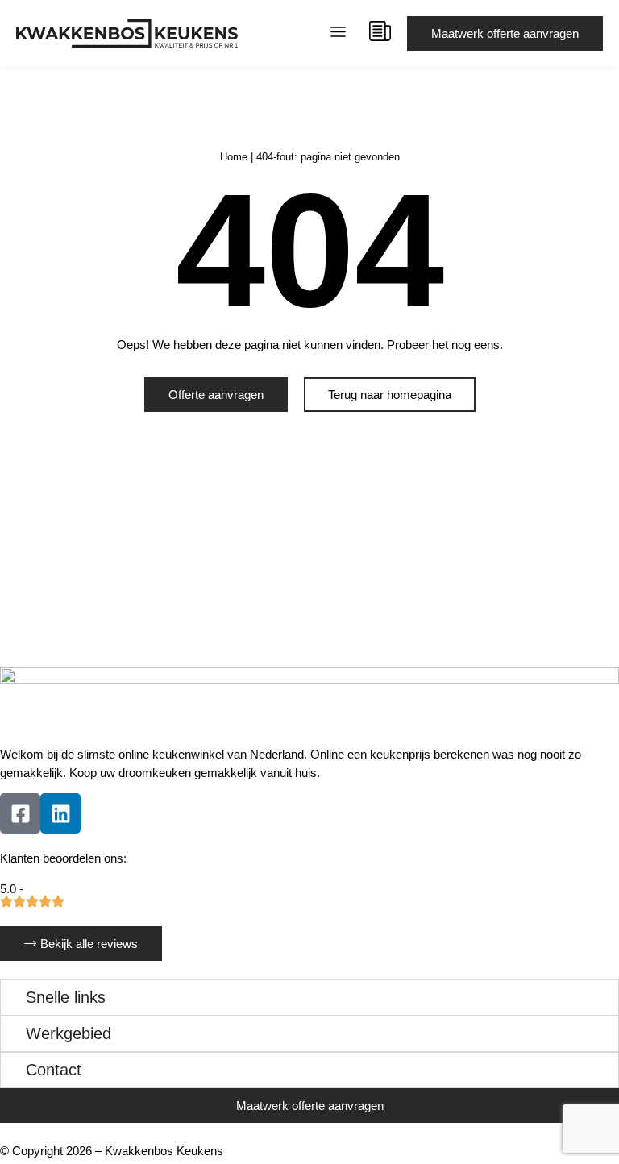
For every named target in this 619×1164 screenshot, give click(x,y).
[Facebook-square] (20, 813)
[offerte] (380, 31)
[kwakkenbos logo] (127, 33)
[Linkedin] (60, 813)
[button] (338, 34)
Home (233, 157)
